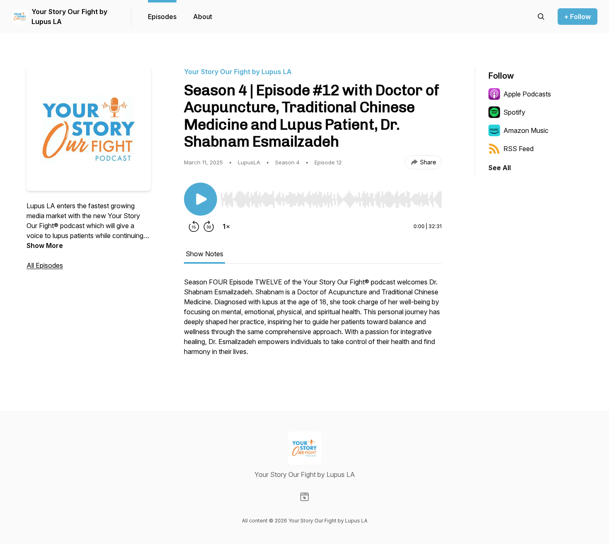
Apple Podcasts (527, 94)
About (202, 16)
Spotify (514, 112)
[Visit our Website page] (304, 497)
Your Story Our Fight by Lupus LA (69, 16)
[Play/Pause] (200, 199)
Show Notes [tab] (204, 254)
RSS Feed (518, 148)
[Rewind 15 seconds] (194, 226)
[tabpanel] (313, 321)
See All (499, 168)
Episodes (162, 16)
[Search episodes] (541, 17)
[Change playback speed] (226, 226)
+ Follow (577, 16)
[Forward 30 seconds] (209, 226)
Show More (45, 245)
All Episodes (45, 265)
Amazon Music (526, 130)
